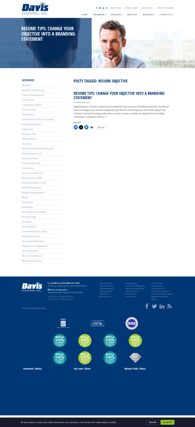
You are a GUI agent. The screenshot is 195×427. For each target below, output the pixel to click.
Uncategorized (30, 250)
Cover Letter (29, 109)
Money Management (33, 192)
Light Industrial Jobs (105, 291)
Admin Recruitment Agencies (160, 291)
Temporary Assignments (35, 245)
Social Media (29, 226)
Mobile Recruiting (31, 187)
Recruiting (27, 207)
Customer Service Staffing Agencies (162, 294)
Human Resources (31, 153)
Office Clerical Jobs (105, 296)
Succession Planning (33, 241)
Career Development (33, 95)
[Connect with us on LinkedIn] (103, 8)
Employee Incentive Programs (38, 119)
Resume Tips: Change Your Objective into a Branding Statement (119, 95)
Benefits (26, 85)
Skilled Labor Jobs (156, 283)
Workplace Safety (32, 260)
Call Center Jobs (130, 296)
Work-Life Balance (32, 255)
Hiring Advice (29, 138)
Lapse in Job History (32, 172)
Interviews (28, 168)
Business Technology (33, 90)
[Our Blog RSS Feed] (106, 8)
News (25, 197)
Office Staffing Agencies (106, 288)
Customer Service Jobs (158, 288)
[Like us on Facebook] (97, 8)
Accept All (167, 422)
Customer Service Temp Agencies (135, 286)
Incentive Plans (30, 158)
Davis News (28, 114)
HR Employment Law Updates (38, 148)
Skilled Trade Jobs (104, 294)
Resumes (27, 221)
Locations (146, 8)
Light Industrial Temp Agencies (134, 288)
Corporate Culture (32, 104)
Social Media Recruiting (34, 231)
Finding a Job (29, 133)
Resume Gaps (29, 216)
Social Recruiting (31, 236)
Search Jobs (131, 8)
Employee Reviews (32, 124)
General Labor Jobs (131, 294)
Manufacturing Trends (34, 182)
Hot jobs (26, 143)
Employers (27, 129)
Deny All (152, 422)
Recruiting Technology (34, 212)
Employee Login (165, 8)
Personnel (27, 202)
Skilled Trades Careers (132, 291)
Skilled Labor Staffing (105, 283)
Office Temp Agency (131, 283)
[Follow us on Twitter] (100, 8)
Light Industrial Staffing (106, 286)
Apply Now (115, 8)
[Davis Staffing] (35, 9)
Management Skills (32, 177)
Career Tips (28, 99)
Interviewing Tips (31, 163)
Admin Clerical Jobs (157, 286)
